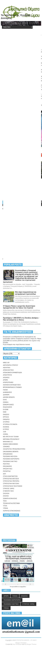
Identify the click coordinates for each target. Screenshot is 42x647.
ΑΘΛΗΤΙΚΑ (6, 367)
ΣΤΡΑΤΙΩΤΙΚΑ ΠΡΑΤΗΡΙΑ (11, 481)
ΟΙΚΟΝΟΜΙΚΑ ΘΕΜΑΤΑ (10, 451)
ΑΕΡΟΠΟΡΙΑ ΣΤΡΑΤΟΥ (10, 365)
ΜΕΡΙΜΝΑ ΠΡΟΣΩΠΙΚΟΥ (11, 439)
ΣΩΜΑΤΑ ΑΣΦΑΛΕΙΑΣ (10, 498)
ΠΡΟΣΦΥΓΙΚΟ (7, 469)
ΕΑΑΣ (5, 399)
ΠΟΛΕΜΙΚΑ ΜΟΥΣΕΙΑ (10, 456)
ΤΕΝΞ (5, 501)
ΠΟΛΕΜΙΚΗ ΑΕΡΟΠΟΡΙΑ (11, 459)
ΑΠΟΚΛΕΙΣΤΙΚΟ (8, 370)
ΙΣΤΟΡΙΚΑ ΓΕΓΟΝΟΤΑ (10, 424)
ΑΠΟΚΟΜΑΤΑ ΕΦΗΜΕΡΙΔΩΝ (12, 372)
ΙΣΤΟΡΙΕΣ (6, 422)
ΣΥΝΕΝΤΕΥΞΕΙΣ (8, 491)
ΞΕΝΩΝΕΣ (6, 446)
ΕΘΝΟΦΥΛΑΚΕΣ (8, 404)
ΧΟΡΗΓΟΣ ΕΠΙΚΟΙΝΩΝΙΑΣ (11, 511)
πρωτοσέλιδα (14, 586)
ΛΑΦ (4, 432)
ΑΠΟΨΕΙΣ (6, 377)
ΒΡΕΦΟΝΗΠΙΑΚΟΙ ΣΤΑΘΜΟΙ (12, 387)
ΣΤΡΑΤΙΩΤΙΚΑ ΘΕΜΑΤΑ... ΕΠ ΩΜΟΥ (26, 640)
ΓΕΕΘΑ (5, 390)
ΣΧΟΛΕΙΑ (6, 493)
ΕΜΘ (4, 412)
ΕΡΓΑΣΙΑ (6, 417)
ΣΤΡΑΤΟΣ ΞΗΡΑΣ (8, 488)
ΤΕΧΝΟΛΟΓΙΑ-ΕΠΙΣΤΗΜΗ (11, 503)
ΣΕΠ (4, 474)
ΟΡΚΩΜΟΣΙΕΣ (7, 454)
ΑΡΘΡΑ (5, 380)
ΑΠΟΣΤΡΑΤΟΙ (7, 375)
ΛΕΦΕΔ (5, 434)
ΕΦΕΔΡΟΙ (6, 419)
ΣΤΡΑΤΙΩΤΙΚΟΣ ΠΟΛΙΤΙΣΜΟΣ (12, 486)
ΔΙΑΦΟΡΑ (6, 395)
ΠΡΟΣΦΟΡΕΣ (7, 466)
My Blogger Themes (30, 644)
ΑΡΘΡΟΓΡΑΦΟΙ (8, 382)
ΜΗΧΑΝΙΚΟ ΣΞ (8, 441)
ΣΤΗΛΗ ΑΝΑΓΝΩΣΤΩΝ (10, 476)
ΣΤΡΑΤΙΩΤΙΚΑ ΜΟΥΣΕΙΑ (11, 478)
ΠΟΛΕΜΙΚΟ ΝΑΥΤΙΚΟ (10, 461)
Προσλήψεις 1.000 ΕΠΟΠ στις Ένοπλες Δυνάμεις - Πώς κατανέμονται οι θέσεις (21, 319)
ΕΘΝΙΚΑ (5, 402)
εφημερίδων (23, 586)
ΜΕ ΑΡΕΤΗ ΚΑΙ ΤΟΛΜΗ (11, 436)
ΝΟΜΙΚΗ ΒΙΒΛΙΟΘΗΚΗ (10, 444)
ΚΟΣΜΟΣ (6, 427)
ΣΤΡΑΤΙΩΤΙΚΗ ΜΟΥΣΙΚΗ (11, 483)
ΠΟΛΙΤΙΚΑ (6, 464)
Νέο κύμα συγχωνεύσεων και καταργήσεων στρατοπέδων (25, 293)
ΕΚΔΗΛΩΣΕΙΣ (7, 407)
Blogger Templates (21, 643)
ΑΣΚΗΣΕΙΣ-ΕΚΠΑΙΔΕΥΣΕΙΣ (12, 385)
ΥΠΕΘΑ (5, 508)
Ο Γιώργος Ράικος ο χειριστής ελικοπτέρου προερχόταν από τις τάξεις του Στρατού (19, 307)
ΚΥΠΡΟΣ (6, 429)
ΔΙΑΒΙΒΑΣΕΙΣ (7, 392)
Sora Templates (17, 644)
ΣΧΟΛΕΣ (6, 496)
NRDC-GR (6, 362)
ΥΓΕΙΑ (5, 506)
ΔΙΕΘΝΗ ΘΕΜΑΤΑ (9, 397)
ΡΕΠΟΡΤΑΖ (7, 471)
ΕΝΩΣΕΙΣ (6, 414)
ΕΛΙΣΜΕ (5, 409)
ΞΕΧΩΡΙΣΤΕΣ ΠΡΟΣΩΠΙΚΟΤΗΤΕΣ (14, 449)
